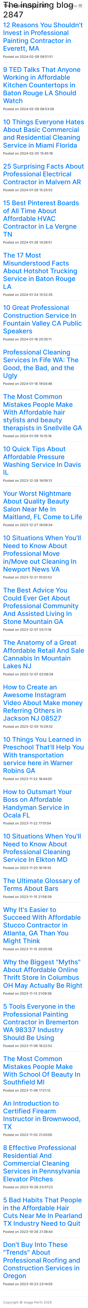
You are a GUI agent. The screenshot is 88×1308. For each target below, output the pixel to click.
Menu (72, 5)
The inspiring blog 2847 (26, 5)
